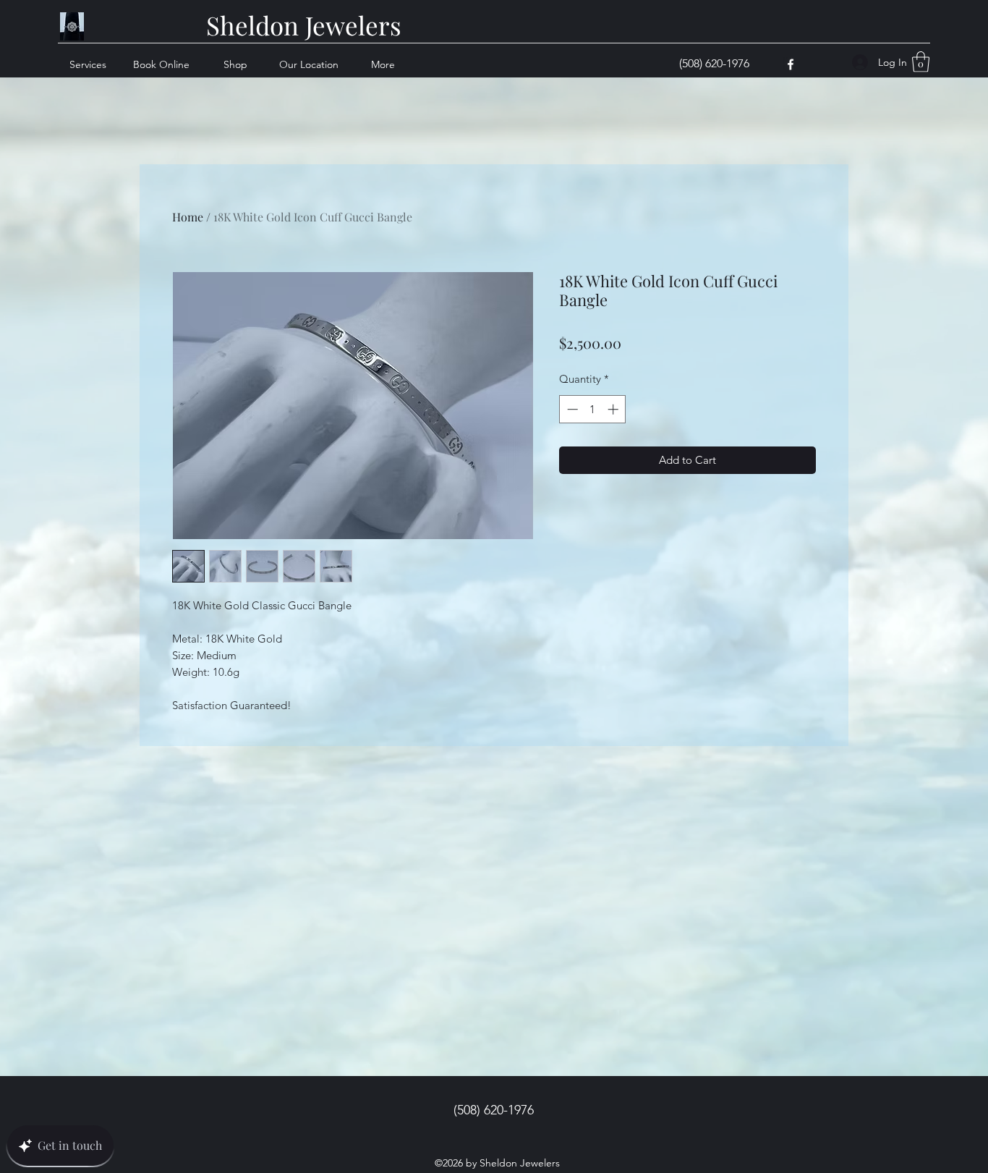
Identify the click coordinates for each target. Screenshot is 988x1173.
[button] (920, 61)
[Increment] (614, 409)
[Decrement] (571, 409)
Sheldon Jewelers (303, 25)
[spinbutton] (593, 409)
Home (187, 216)
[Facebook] (790, 64)
